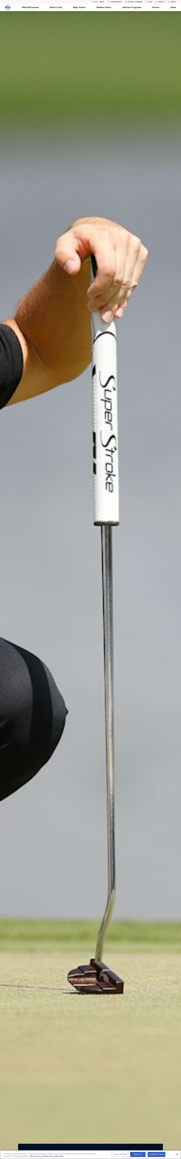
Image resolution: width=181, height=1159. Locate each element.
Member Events (103, 7)
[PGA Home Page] (8, 7)
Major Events (79, 7)
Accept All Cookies (156, 1154)
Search (173, 2)
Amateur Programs (131, 7)
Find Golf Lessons (30, 7)
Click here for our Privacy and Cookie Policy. (47, 1156)
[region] (90, 1154)
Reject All (138, 1154)
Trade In (160, 2)
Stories (155, 7)
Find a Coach (56, 7)
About (173, 7)
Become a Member (135, 2)
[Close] (177, 1154)
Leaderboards (116, 2)
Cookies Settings (120, 1154)
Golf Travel (99, 2)
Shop (148, 2)
